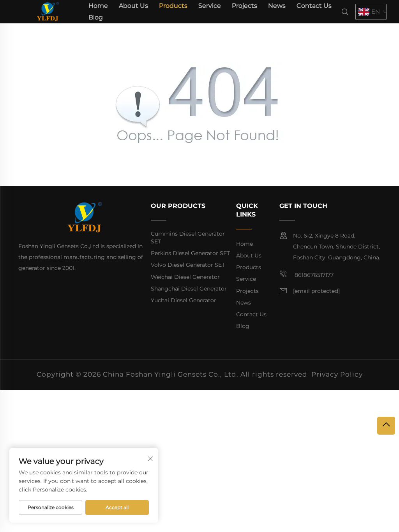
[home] (47, 11)
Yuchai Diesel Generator (183, 300)
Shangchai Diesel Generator (189, 288)
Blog (95, 17)
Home (98, 5)
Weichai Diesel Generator (185, 276)
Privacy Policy (337, 374)
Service (209, 5)
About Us (133, 5)
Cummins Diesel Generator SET (188, 237)
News (277, 5)
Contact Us (314, 5)
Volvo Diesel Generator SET (188, 264)
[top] (386, 426)
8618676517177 (313, 274)
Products (173, 5)
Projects (244, 5)
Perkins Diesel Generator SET (190, 253)
